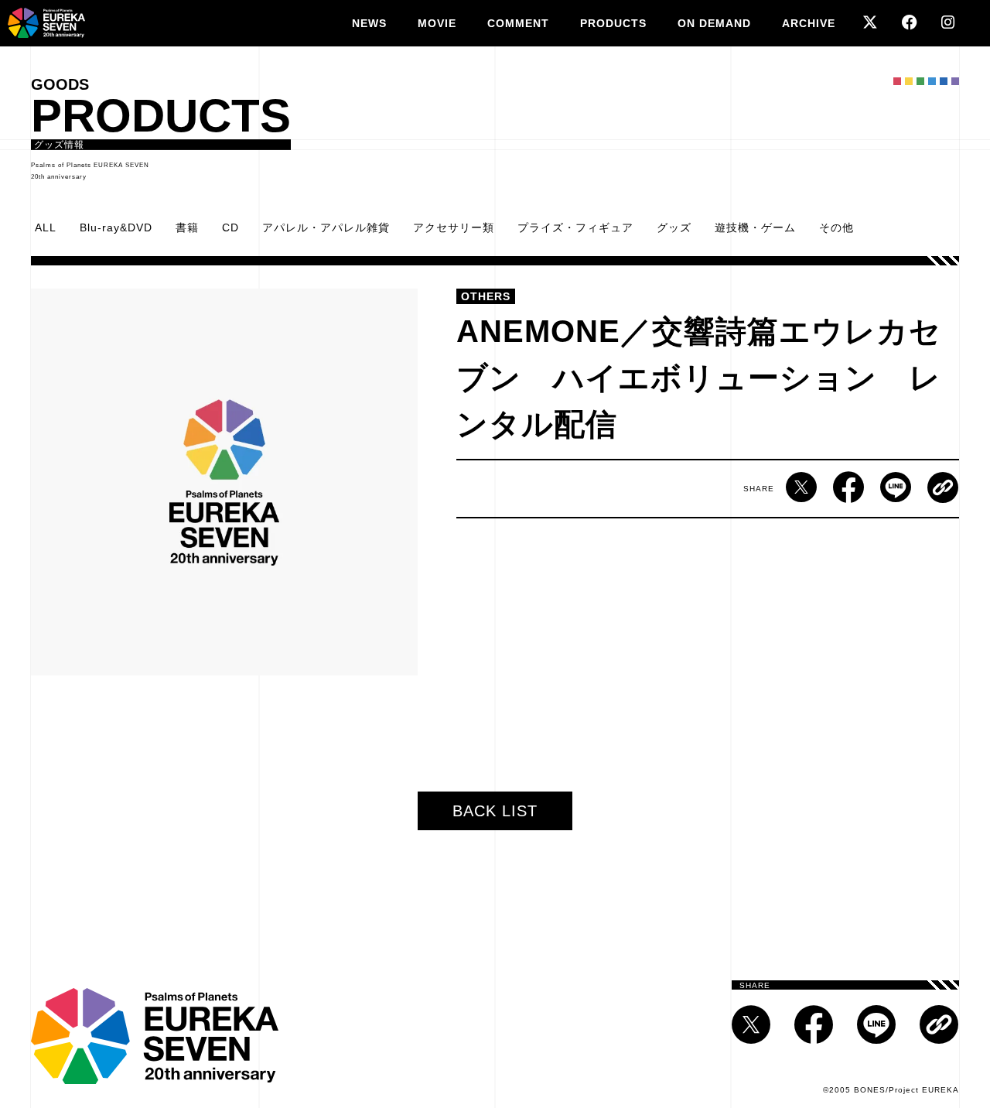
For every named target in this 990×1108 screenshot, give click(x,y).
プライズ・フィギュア (575, 227)
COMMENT (518, 23)
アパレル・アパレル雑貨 (326, 227)
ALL (45, 227)
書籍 (187, 227)
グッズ (674, 227)
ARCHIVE (808, 23)
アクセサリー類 (453, 227)
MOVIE (437, 23)
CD (230, 227)
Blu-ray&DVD (116, 227)
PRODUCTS (613, 23)
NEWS (369, 23)
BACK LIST (495, 810)
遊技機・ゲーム (755, 227)
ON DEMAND (714, 23)
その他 (836, 227)
